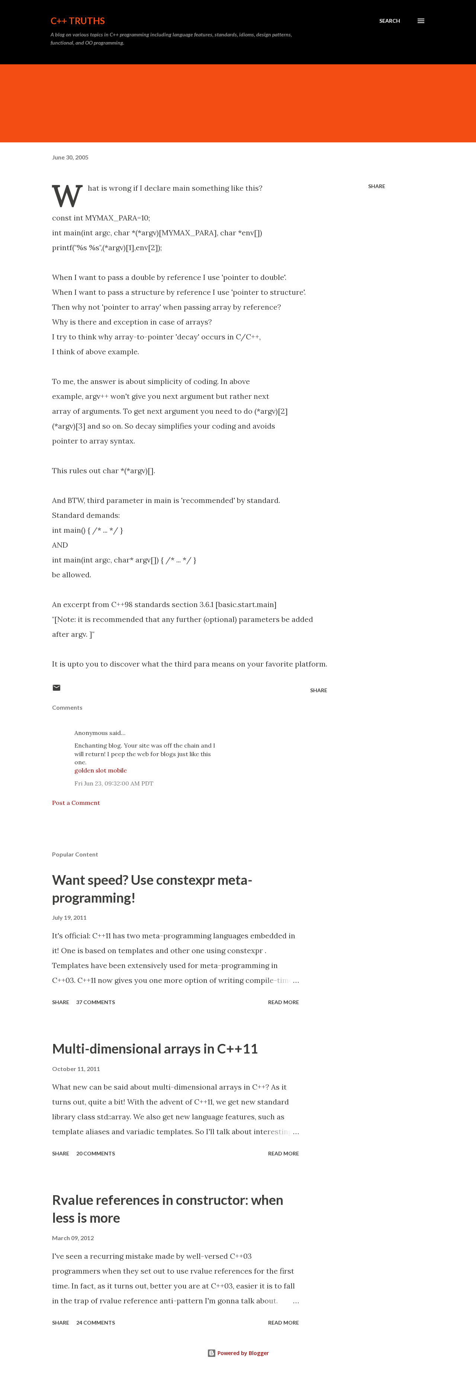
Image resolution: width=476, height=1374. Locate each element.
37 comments (95, 1002)
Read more (283, 1002)
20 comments (95, 1153)
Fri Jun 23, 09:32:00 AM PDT (114, 783)
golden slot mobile (100, 770)
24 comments (95, 1322)
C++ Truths (78, 20)
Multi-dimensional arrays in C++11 (155, 1048)
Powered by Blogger (242, 1353)
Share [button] (376, 186)
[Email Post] (56, 690)
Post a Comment (76, 802)
